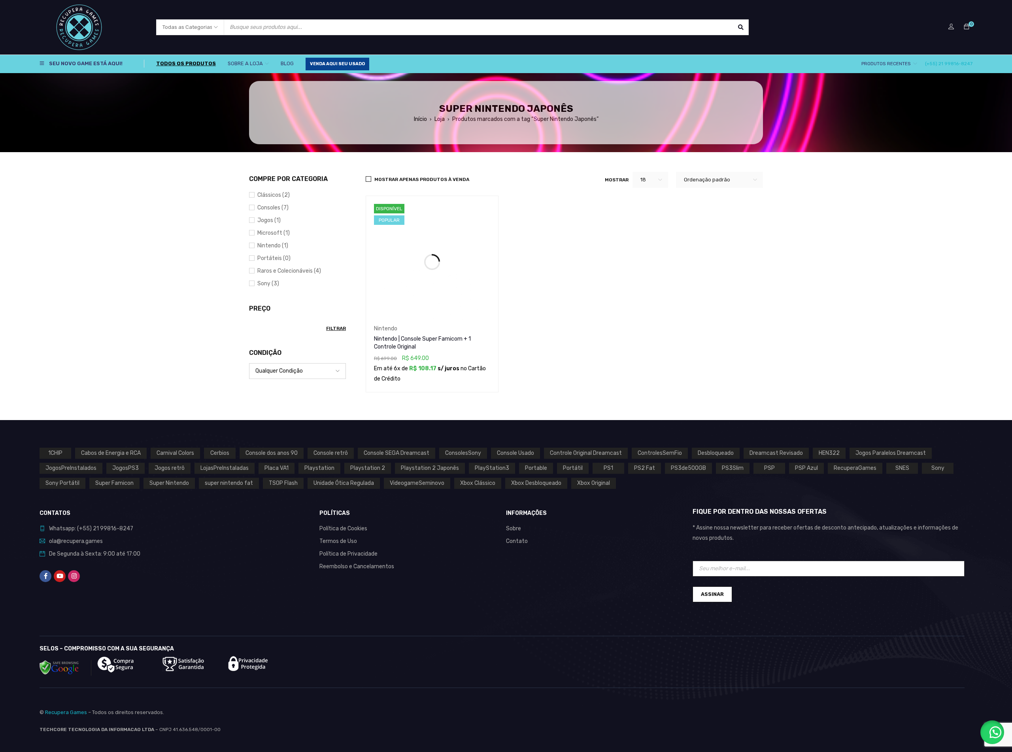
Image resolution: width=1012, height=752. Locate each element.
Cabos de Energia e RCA (111, 453)
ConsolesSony (463, 453)
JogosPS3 (125, 468)
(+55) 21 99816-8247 (948, 63)
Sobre (513, 528)
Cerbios (219, 453)
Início (420, 119)
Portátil (573, 468)
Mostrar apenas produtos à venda (421, 179)
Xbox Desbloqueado (536, 483)
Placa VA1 (276, 468)
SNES (902, 468)
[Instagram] (74, 576)
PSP (769, 468)
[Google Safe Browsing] (65, 668)
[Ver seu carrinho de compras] (966, 27)
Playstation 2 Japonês (430, 468)
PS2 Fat (644, 468)
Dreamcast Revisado (776, 453)
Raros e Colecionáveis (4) (289, 271)
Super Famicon (114, 483)
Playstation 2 (367, 468)
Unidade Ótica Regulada (343, 483)
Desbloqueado (716, 453)
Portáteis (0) (274, 258)
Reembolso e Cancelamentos (356, 566)
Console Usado (515, 453)
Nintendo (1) (272, 245)
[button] (992, 732)
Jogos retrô (170, 468)
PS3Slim (733, 468)
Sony (937, 468)
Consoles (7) (273, 207)
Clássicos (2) (273, 195)
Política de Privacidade (348, 553)
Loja (439, 119)
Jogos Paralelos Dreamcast (890, 453)
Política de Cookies (343, 528)
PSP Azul (806, 468)
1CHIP (55, 453)
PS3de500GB (688, 468)
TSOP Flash (283, 483)
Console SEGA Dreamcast (396, 453)
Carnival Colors (175, 453)
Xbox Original (593, 483)
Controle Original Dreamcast (586, 453)
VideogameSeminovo (417, 483)
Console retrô (330, 453)
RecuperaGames (855, 468)
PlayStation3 (492, 468)
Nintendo (385, 328)
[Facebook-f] (45, 576)
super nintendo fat (229, 483)
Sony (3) (268, 283)
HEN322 (829, 453)
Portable (536, 468)
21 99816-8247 (113, 528)
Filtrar (336, 328)
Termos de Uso (338, 541)
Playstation (319, 468)
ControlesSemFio (660, 453)
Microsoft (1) (273, 233)
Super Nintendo (169, 483)
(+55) (85, 528)
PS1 (608, 468)
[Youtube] (60, 576)
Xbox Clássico (477, 483)
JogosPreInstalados (70, 468)
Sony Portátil (62, 483)
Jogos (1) (269, 220)
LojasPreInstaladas (224, 468)
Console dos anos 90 (271, 453)
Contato (517, 541)
